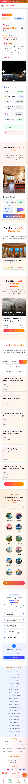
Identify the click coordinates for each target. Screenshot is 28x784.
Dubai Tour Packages (14, 716)
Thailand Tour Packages (14, 722)
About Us (7, 741)
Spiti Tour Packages (14, 701)
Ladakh (7, 18)
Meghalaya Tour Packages (14, 695)
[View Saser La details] (14, 250)
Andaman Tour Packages (14, 671)
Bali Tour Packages (14, 710)
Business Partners (21, 748)
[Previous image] (3, 71)
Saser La (6, 261)
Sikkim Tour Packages (14, 692)
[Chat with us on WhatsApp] (16, 769)
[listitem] (9, 517)
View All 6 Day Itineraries (14, 484)
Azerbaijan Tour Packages (14, 707)
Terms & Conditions (7, 751)
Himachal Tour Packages (14, 698)
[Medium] (20, 769)
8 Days (18, 366)
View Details (20, 265)
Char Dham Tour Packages (14, 731)
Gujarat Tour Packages (14, 689)
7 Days (10, 366)
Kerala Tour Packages (14, 683)
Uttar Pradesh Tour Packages (14, 713)
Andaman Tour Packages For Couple (14, 735)
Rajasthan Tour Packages (14, 674)
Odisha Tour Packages (14, 704)
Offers (20, 751)
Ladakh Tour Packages (14, 680)
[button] (14, 71)
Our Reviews (7, 744)
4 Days (5, 361)
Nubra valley (20, 18)
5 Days (14, 361)
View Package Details (13, 330)
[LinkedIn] (12, 769)
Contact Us (14, 657)
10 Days (18, 371)
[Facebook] (3, 769)
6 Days (23, 361)
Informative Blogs (21, 744)
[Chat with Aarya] (24, 775)
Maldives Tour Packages (14, 725)
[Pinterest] (24, 769)
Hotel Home (8, 15)
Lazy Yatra (9, 6)
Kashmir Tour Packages (14, 677)
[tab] (13, 80)
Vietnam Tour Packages (14, 719)
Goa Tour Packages (14, 686)
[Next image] (24, 71)
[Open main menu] (25, 5)
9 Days (9, 371)
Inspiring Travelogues (7, 748)
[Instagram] (8, 769)
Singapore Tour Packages (14, 728)
